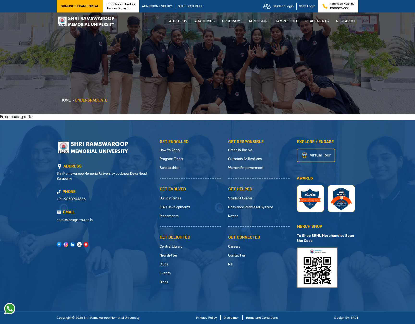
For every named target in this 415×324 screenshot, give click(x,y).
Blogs (164, 282)
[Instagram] (65, 244)
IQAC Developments (175, 207)
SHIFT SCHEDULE (190, 6)
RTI (230, 264)
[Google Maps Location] (59, 166)
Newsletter (168, 255)
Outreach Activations (245, 159)
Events (165, 273)
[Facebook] (59, 244)
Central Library (171, 247)
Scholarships (169, 168)
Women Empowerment (246, 168)
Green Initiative (240, 150)
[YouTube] (86, 244)
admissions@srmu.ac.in (75, 220)
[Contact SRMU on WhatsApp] (9, 308)
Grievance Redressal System (250, 207)
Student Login (283, 6)
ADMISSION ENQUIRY (157, 6)
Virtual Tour (320, 155)
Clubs (164, 264)
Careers (234, 247)
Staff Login (307, 6)
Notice (233, 216)
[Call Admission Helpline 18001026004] (325, 6)
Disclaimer (231, 317)
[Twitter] (79, 244)
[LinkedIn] (72, 244)
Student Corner (240, 198)
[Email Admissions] (59, 212)
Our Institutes (170, 198)
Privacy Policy (206, 317)
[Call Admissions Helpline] (59, 192)
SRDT (354, 317)
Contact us (237, 255)
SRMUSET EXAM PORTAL (80, 6)
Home (66, 100)
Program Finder (171, 159)
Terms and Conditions (262, 317)
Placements (169, 216)
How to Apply (170, 150)
